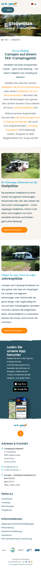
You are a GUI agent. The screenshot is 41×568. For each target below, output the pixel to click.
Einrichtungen (7, 506)
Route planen (10, 461)
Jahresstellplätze (23, 107)
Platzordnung (7, 527)
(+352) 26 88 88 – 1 (12, 470)
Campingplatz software (17, 564)
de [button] (35, 4)
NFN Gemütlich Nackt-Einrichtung (16, 538)
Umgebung (6, 510)
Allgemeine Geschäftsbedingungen (17, 524)
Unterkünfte (6, 499)
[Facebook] (20, 433)
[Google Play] (20, 389)
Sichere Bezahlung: (14, 562)
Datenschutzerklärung (11, 531)
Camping (5, 502)
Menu (9, 10)
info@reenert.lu (11, 467)
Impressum (6, 535)
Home (6, 40)
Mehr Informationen (13, 230)
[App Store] (20, 384)
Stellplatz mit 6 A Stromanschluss (20, 87)
